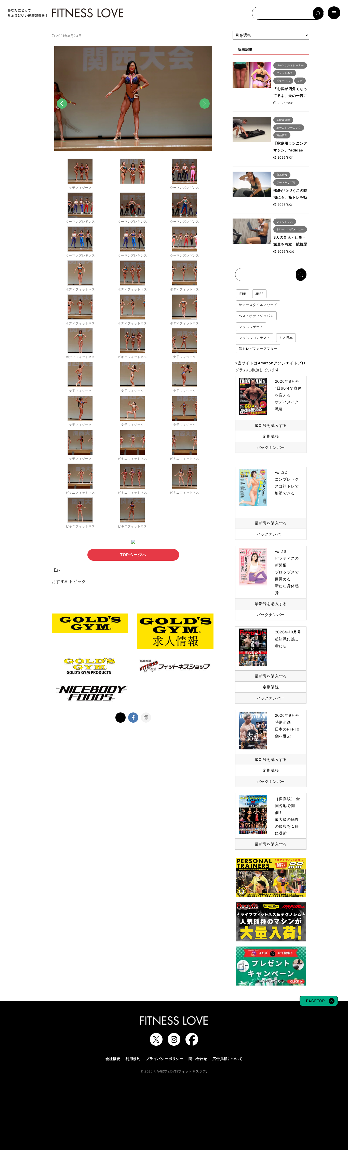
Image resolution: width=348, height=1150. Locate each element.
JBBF (259, 294)
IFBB (242, 294)
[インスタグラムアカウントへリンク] (174, 1043)
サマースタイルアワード (258, 305)
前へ (62, 111)
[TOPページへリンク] (65, 13)
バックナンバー (271, 447)
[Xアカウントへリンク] (156, 1043)
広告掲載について (227, 1058)
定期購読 (271, 436)
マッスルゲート (251, 327)
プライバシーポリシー (164, 1058)
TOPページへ (133, 554)
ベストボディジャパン (256, 316)
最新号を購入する (271, 425)
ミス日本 (286, 338)
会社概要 (113, 1058)
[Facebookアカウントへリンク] (191, 1043)
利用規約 (133, 1058)
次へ (204, 111)
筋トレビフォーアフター (258, 349)
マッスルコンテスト (254, 338)
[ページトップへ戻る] (319, 1003)
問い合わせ (198, 1058)
